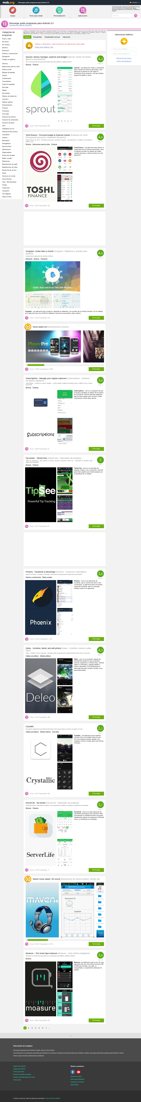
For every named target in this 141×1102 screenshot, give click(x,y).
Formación (5, 111)
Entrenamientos (7, 105)
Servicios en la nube (8, 176)
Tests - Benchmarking (9, 182)
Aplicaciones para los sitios (11, 66)
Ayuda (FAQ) (74, 1084)
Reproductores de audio (9, 164)
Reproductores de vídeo (9, 167)
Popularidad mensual (52, 37)
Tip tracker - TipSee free (36, 458)
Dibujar (4, 90)
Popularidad (37, 37)
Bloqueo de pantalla (8, 72)
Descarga (5, 87)
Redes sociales (7, 158)
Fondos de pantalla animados (22, 1074)
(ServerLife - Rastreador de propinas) (62, 803)
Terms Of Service (50, 1098)
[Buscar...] (136, 15)
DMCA (58, 1098)
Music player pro (51, 327)
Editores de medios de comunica (9, 97)
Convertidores (6, 81)
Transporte (5, 191)
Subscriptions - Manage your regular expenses (46, 378)
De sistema (5, 44)
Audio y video (6, 39)
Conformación (6, 78)
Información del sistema (10, 131)
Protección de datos (8, 155)
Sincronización (7, 179)
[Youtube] (79, 1073)
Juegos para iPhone (19, 1069)
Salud (4, 173)
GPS (3, 126)
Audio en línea (6, 69)
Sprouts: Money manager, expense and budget (46, 57)
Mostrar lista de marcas (124, 58)
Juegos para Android (19, 1066)
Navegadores (6, 143)
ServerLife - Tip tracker (36, 803)
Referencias (6, 161)
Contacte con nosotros (77, 1082)
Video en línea (6, 197)
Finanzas (5, 108)
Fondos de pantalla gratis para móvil (24, 1077)
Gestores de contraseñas (10, 120)
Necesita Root (6, 146)
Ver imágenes (6, 194)
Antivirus (5, 63)
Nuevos (27, 37)
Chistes (4, 75)
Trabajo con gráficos (8, 59)
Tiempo (4, 185)
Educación (5, 50)
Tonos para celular (18, 1071)
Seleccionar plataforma (124, 61)
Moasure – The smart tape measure (41, 953)
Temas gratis (17, 1080)
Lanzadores (6, 134)
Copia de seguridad (8, 84)
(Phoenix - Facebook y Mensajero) (71, 572)
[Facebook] (73, 1073)
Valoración (66, 37)
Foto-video (5, 114)
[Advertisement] (11, 235)
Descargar (96, 126)
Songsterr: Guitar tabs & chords (39, 251)
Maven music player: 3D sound (66, 879)
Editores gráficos (7, 102)
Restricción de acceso (9, 170)
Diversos (5, 47)
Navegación (6, 56)
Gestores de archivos (9, 117)
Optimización (6, 149)
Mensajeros (6, 140)
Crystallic (30, 726)
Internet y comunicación (10, 53)
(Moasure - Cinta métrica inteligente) (73, 953)
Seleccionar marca (76, 1076)
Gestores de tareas (8, 123)
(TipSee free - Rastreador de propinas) (64, 458)
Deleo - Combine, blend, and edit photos (43, 648)
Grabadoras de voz (8, 129)
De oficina (5, 42)
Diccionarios (6, 93)
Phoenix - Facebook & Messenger (41, 572)
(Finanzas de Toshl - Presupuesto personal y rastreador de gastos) (57, 136)
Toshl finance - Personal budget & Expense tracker (48, 135)
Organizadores (6, 152)
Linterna (4, 137)
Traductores (6, 188)
